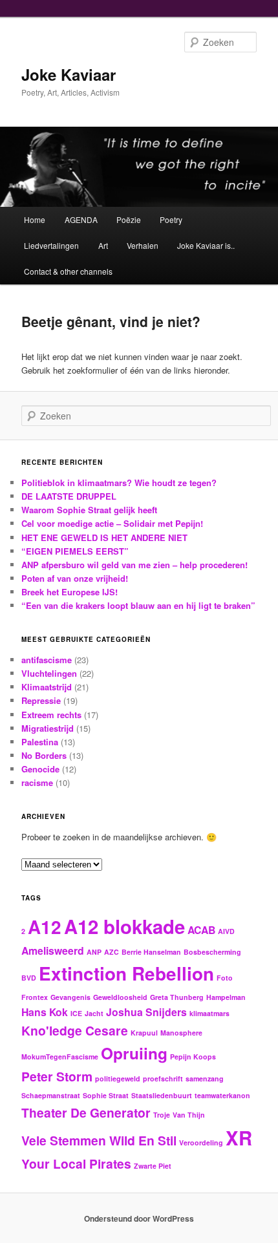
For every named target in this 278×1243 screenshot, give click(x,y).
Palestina (39, 742)
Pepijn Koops (193, 1056)
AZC (111, 952)
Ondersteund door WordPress (139, 1218)
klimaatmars (209, 1013)
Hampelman (226, 997)
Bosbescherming (212, 952)
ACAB (201, 929)
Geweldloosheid (120, 997)
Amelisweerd (52, 950)
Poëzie (128, 219)
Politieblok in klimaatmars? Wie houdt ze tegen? (119, 482)
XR (239, 1137)
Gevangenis (70, 997)
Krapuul (144, 1032)
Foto (225, 978)
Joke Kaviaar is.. (206, 245)
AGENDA (81, 219)
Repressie (41, 700)
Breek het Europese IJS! (69, 592)
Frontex (34, 997)
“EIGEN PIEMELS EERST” (75, 551)
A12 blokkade (124, 926)
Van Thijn (189, 1115)
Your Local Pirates (76, 1163)
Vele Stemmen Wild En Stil (98, 1140)
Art (103, 245)
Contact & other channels (68, 271)
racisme (37, 782)
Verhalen (142, 245)
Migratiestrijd (47, 728)
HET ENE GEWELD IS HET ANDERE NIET (104, 537)
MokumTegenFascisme (59, 1056)
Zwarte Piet (152, 1166)
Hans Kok (44, 1011)
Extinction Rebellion (126, 973)
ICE (76, 1013)
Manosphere (181, 1032)
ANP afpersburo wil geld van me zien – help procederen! (134, 564)
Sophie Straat (106, 1095)
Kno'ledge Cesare (74, 1030)
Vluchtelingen (49, 673)
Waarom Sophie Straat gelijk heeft (89, 510)
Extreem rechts (51, 714)
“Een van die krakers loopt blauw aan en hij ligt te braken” (138, 605)
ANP (94, 952)
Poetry (171, 219)
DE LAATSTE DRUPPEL (68, 496)
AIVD (226, 931)
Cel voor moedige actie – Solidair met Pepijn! (112, 523)
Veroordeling (201, 1142)
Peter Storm (56, 1076)
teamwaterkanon (222, 1095)
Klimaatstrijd (46, 687)
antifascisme (46, 659)
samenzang (205, 1078)
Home (34, 219)
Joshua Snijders (146, 1011)
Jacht (94, 1013)
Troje (161, 1115)
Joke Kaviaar (68, 74)
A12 (44, 927)
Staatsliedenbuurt (161, 1095)
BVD (28, 978)
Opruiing (134, 1053)
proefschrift (163, 1078)
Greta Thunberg (177, 997)
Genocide (40, 769)
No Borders (44, 755)
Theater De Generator (86, 1112)
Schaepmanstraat (50, 1095)
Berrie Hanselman (151, 952)
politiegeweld (117, 1078)
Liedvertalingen (51, 245)
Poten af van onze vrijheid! (74, 578)
